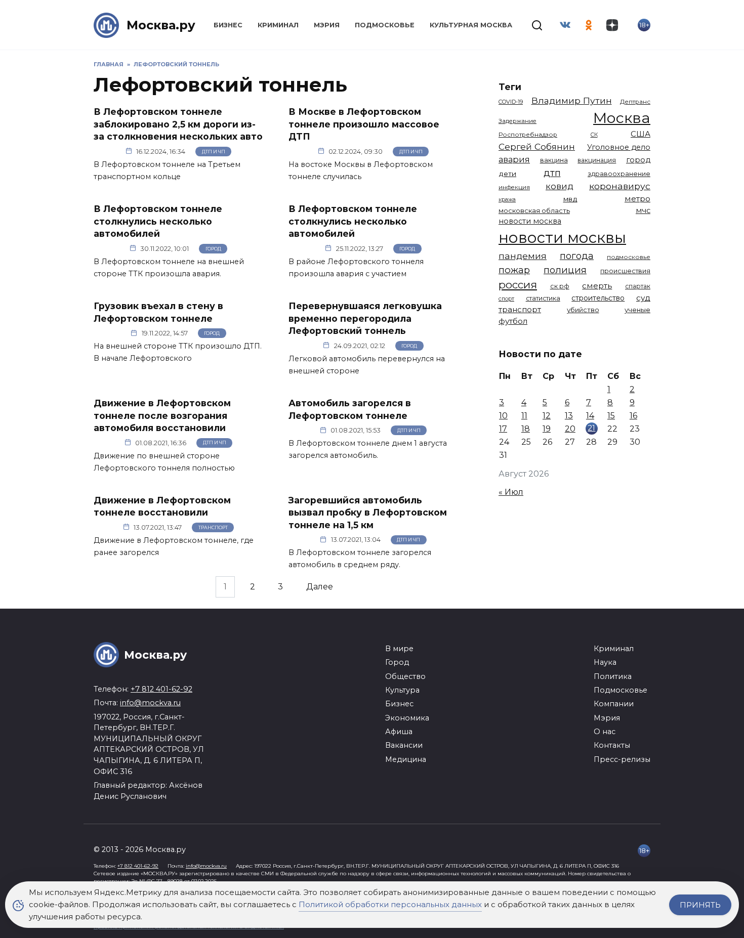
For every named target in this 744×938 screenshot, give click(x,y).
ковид (559, 186)
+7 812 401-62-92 (161, 689)
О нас (604, 731)
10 (503, 415)
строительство (598, 298)
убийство (583, 310)
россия (518, 284)
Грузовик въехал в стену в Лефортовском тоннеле (158, 312)
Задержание (517, 120)
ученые (637, 310)
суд (643, 298)
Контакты (612, 745)
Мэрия (327, 25)
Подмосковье (385, 25)
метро (637, 198)
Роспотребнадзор (528, 134)
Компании (614, 703)
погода (577, 256)
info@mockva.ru (150, 702)
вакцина (554, 160)
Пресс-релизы (622, 759)
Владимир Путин (571, 100)
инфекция (514, 187)
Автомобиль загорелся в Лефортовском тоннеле (349, 409)
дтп (552, 173)
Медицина (405, 759)
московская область (534, 210)
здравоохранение (619, 174)
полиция (565, 270)
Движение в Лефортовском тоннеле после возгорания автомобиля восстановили (162, 415)
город (638, 159)
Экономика (407, 717)
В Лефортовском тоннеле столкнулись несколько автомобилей (158, 221)
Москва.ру (161, 25)
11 (524, 415)
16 (633, 415)
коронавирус (619, 186)
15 (611, 415)
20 (570, 429)
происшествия (625, 271)
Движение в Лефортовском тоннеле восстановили (162, 506)
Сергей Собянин (537, 146)
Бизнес (228, 25)
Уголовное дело (618, 147)
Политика (613, 676)
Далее (319, 586)
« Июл (511, 492)
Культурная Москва (471, 25)
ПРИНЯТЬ (700, 905)
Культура (402, 690)
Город (213, 248)
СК (594, 135)
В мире (399, 648)
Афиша (398, 731)
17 (503, 429)
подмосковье (628, 257)
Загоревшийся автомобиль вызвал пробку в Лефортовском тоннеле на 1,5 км (367, 512)
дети (507, 173)
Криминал (278, 25)
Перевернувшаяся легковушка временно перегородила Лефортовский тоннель (365, 318)
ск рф (559, 286)
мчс (643, 210)
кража (507, 199)
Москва (621, 117)
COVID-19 (511, 101)
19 (547, 429)
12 (547, 415)
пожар (514, 270)
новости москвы (562, 237)
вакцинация (596, 160)
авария (514, 159)
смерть (597, 285)
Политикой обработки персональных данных (390, 904)
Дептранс (635, 101)
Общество (405, 676)
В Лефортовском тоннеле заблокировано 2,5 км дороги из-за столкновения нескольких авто (178, 124)
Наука (605, 662)
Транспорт (213, 527)
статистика (543, 298)
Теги (510, 86)
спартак (637, 286)
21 (591, 428)
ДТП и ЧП (213, 151)
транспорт (520, 309)
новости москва (530, 221)
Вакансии (404, 745)
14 (590, 415)
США (640, 134)
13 (569, 415)
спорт (506, 298)
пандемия (523, 255)
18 (525, 429)
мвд (570, 199)
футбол (513, 321)
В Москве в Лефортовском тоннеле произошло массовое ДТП (363, 124)
